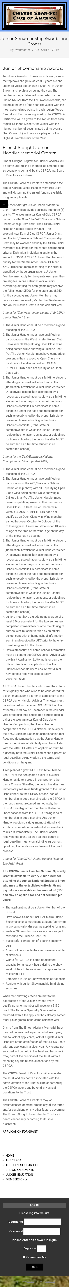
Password (16, 1231)
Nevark (30, 1281)
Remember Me (35, 1257)
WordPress (50, 1281)
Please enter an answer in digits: (34, 1240)
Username (15, 1221)
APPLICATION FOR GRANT (20, 1131)
